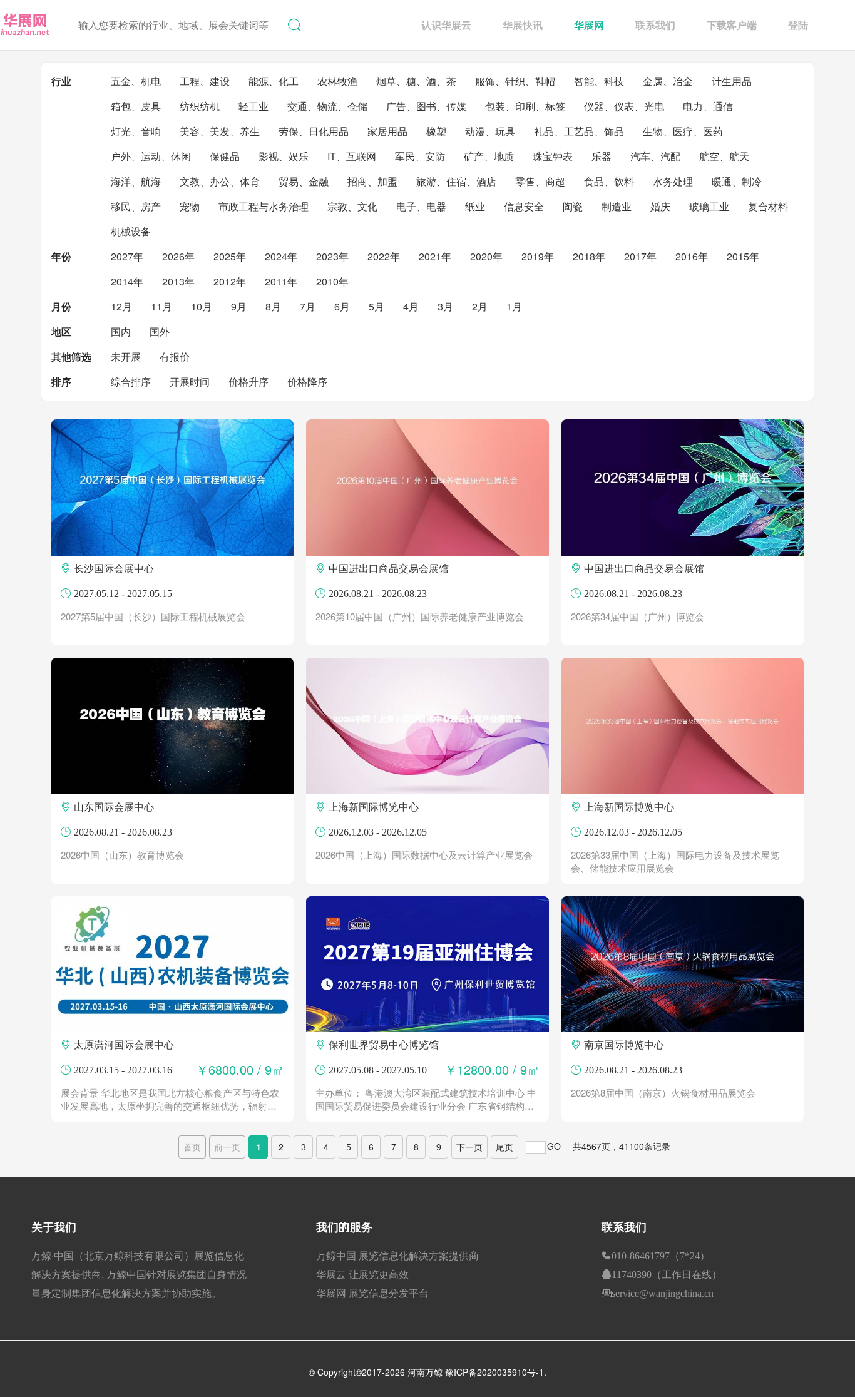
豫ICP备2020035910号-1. (495, 1372)
